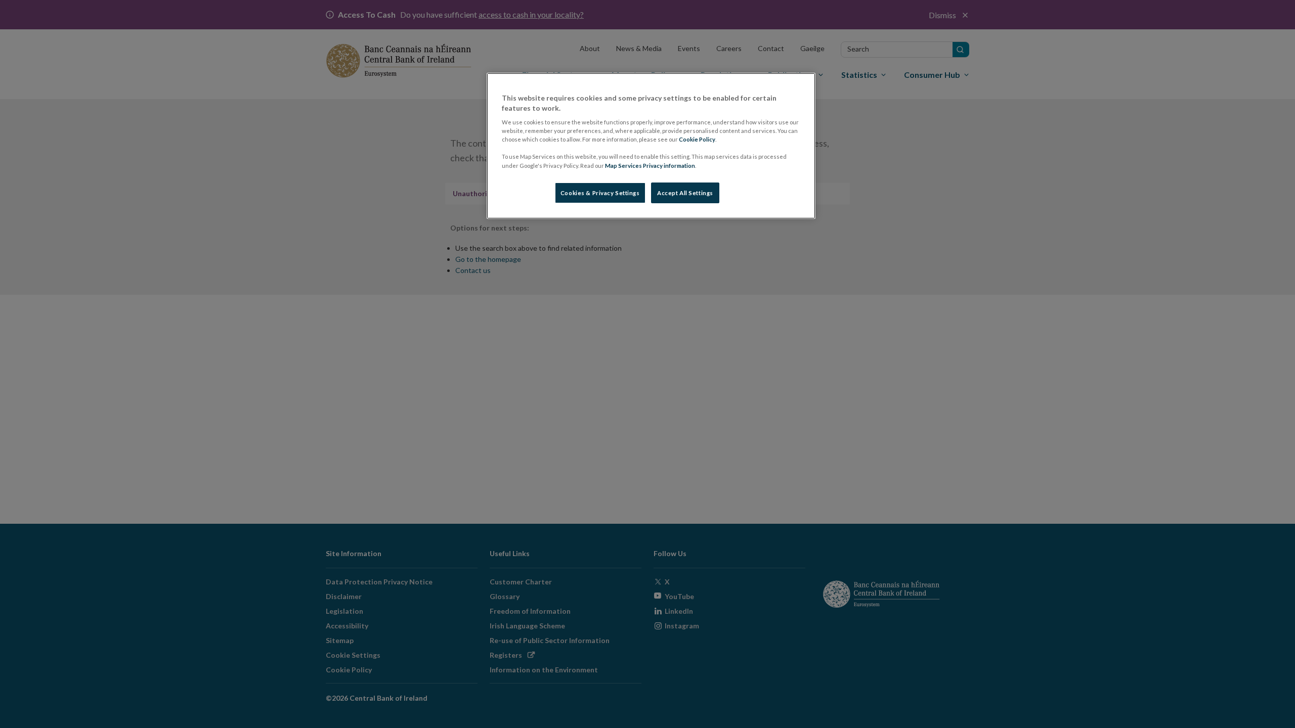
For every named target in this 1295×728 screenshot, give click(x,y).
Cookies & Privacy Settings (600, 193)
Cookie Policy (697, 139)
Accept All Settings (685, 193)
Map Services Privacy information (650, 165)
